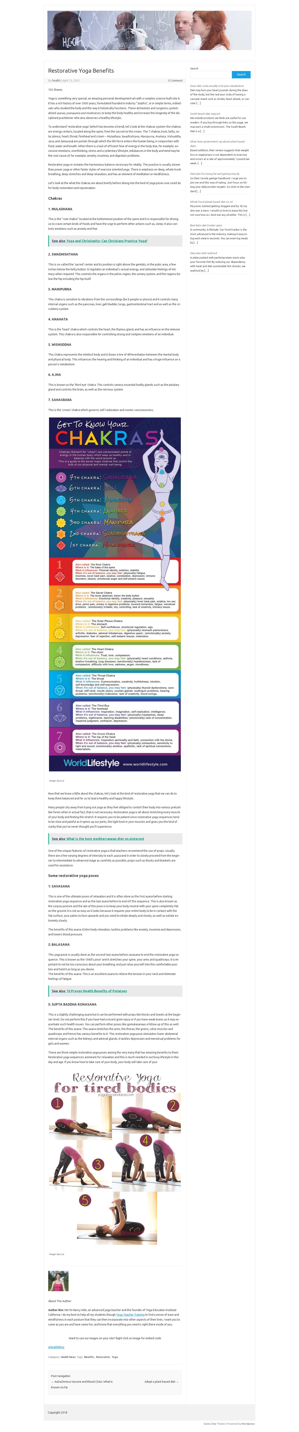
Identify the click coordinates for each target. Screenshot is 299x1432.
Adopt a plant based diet (162, 1381)
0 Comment (175, 80)
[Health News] (149, 49)
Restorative (103, 1356)
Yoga (115, 1356)
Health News (68, 1356)
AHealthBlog (56, 1347)
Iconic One (210, 1423)
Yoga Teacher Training (130, 1314)
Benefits (89, 1356)
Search (194, 68)
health (56, 80)
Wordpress (248, 1423)
